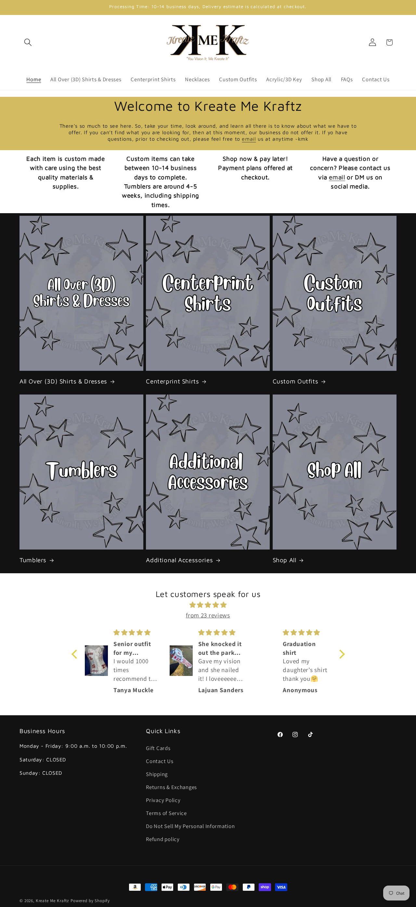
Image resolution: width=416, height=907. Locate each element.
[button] (28, 42)
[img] (208, 605)
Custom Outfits (295, 381)
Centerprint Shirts (172, 381)
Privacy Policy (163, 800)
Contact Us (159, 761)
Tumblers (33, 560)
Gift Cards (158, 748)
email (249, 139)
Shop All (284, 560)
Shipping (157, 774)
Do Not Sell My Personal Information (190, 826)
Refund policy (162, 839)
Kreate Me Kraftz (52, 900)
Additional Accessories (179, 560)
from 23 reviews (208, 615)
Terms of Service (166, 813)
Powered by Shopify (90, 900)
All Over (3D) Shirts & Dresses (63, 381)
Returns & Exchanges (171, 787)
